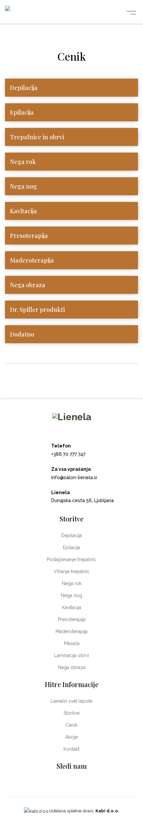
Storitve (71, 713)
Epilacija (22, 112)
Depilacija (24, 88)
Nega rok (23, 162)
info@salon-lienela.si (74, 477)
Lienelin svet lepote (71, 701)
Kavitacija (23, 211)
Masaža (71, 643)
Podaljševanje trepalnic (71, 559)
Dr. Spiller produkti (37, 310)
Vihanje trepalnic (71, 571)
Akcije (71, 737)
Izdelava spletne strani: (83, 810)
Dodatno (22, 334)
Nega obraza (27, 285)
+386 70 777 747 (68, 454)
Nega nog (23, 186)
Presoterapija (29, 236)
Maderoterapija (32, 260)
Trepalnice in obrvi (37, 137)
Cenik (71, 725)
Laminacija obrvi (71, 655)
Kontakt (71, 749)
